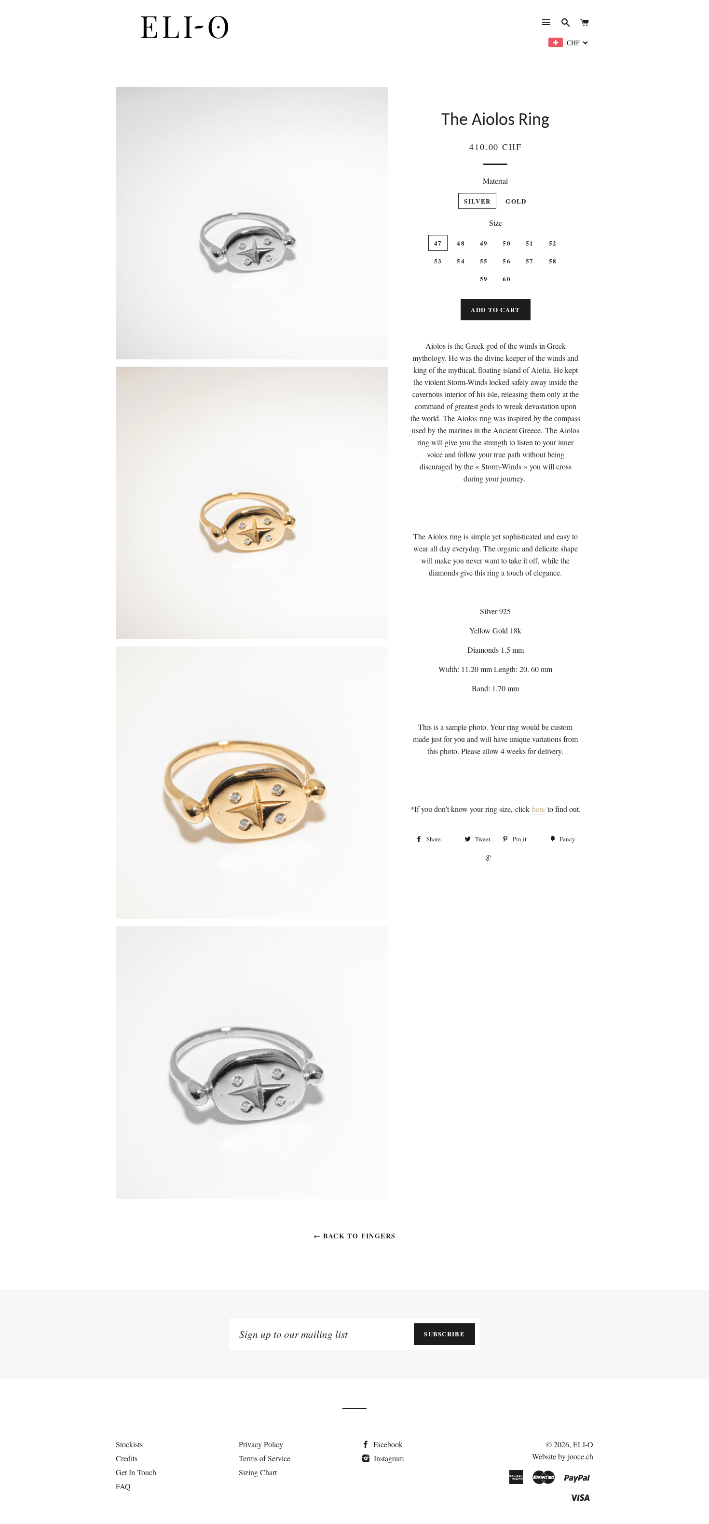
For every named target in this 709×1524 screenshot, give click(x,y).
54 (461, 260)
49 (484, 242)
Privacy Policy (261, 1444)
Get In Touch (136, 1472)
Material (495, 181)
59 (484, 278)
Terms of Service (264, 1458)
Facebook (387, 1444)
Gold (515, 201)
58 (553, 260)
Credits (126, 1458)
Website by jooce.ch (562, 1456)
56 (507, 260)
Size (495, 223)
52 (553, 242)
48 (461, 242)
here (538, 809)
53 (438, 260)
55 (484, 260)
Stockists (129, 1444)
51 (530, 242)
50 (507, 242)
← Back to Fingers (355, 1236)
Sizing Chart (258, 1472)
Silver (477, 201)
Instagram (388, 1458)
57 (530, 260)
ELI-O (583, 1444)
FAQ (123, 1486)
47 (438, 242)
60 (507, 278)
